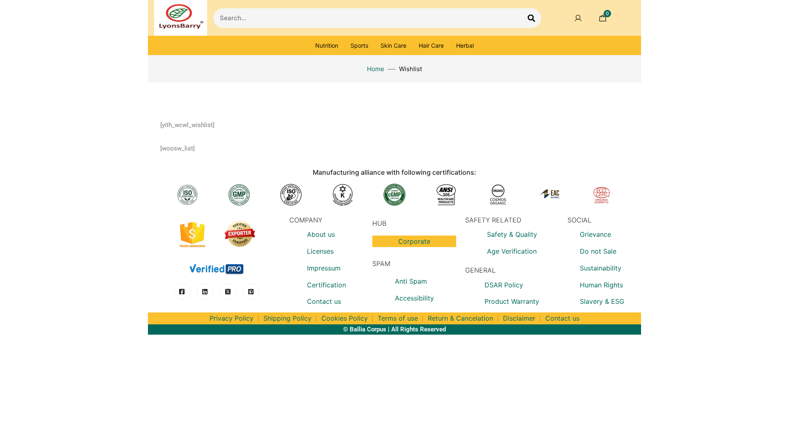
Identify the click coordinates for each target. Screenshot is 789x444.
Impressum (324, 268)
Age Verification (512, 251)
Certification (326, 285)
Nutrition (326, 45)
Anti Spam (411, 281)
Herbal (465, 45)
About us (321, 234)
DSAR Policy (503, 285)
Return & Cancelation (460, 318)
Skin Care (393, 45)
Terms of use (398, 318)
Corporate (414, 241)
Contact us (324, 301)
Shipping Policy (287, 318)
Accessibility (414, 298)
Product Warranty (511, 301)
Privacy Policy (232, 318)
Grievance (595, 234)
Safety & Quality (512, 234)
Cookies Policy (344, 318)
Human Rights (601, 285)
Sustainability (600, 268)
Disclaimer (519, 318)
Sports (359, 45)
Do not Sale (598, 251)
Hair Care (431, 45)
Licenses (320, 251)
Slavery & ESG (602, 301)
